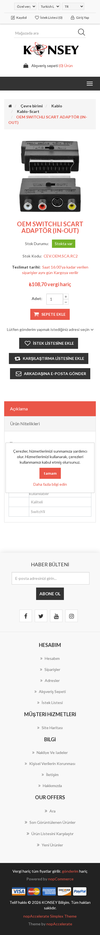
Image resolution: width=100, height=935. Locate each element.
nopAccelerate (59, 923)
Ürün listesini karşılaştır (52, 833)
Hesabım (52, 658)
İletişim (52, 774)
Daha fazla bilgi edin (50, 484)
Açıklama (19, 408)
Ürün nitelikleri (25, 423)
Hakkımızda (52, 785)
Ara (83, 33)
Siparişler (52, 669)
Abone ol (50, 593)
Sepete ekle (53, 314)
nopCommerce (61, 878)
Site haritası (52, 727)
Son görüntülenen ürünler (52, 822)
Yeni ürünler (52, 845)
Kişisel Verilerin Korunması (52, 763)
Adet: (37, 298)
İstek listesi (52, 702)
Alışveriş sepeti (52, 691)
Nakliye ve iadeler (52, 752)
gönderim (70, 871)
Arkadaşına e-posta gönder (55, 373)
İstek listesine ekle (53, 343)
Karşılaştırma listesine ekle (53, 358)
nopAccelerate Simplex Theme (50, 916)
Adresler (52, 680)
